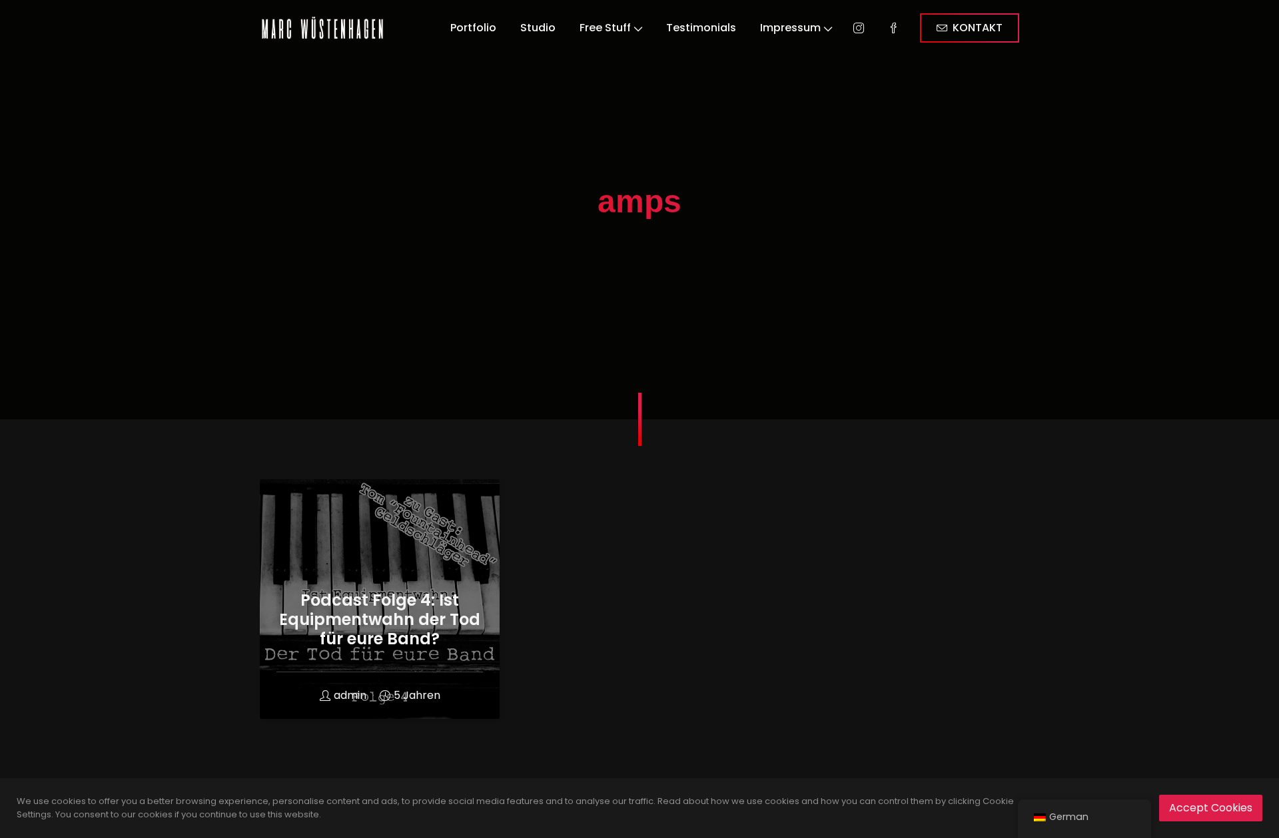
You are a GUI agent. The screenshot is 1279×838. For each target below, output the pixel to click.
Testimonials (701, 27)
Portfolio (473, 27)
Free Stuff (605, 27)
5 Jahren (417, 695)
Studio (538, 27)
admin (350, 695)
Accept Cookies (1210, 807)
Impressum (790, 27)
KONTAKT (978, 27)
